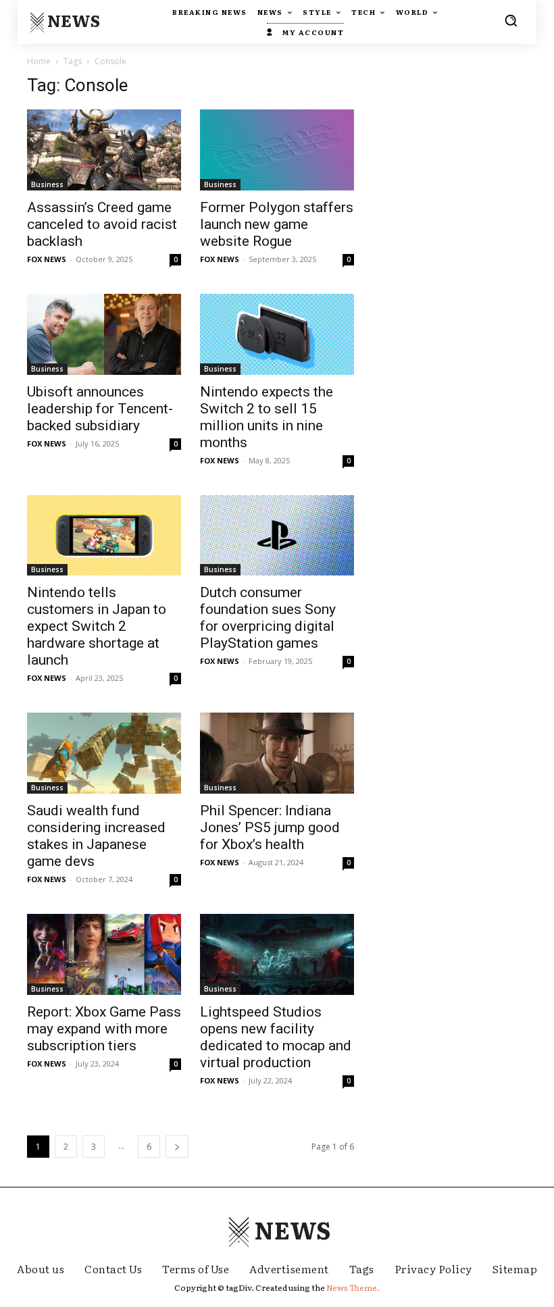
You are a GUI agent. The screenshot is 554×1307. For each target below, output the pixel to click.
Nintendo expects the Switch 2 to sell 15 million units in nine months (266, 417)
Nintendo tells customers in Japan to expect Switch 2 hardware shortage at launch (96, 626)
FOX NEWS (46, 259)
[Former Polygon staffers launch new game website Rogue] (277, 149)
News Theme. (353, 1287)
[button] (511, 20)
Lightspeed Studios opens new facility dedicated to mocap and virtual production (275, 1037)
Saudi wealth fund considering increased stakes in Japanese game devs (96, 835)
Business (47, 184)
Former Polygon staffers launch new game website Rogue (276, 224)
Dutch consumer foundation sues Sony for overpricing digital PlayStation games (268, 617)
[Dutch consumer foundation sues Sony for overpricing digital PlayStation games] (277, 535)
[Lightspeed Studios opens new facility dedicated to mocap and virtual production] (277, 954)
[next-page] (177, 1146)
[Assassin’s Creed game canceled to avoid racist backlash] (104, 149)
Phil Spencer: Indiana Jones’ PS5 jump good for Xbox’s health (270, 827)
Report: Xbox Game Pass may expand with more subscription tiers (104, 1029)
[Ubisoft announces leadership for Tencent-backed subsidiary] (104, 334)
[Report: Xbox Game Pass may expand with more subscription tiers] (104, 954)
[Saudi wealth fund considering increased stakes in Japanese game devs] (104, 753)
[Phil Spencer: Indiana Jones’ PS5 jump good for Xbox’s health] (277, 753)
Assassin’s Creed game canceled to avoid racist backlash (102, 224)
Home (39, 61)
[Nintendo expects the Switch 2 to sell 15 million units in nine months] (277, 334)
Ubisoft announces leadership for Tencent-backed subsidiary (100, 409)
